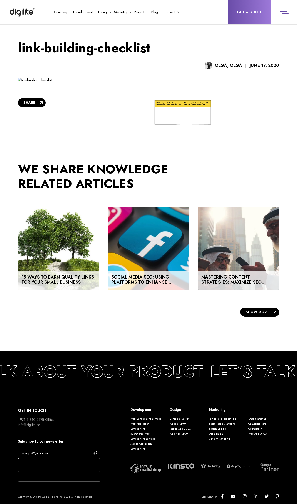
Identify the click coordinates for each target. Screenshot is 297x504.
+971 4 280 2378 (31, 419)
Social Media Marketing (222, 424)
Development (83, 12)
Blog (154, 12)
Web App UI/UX (179, 434)
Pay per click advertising (222, 419)
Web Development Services (145, 419)
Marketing (121, 12)
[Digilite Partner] (145, 467)
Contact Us (171, 12)
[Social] (226, 496)
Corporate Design (179, 419)
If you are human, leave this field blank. (47, 465)
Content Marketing (219, 439)
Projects (140, 12)
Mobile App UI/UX (180, 429)
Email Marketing (257, 419)
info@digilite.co (29, 424)
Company (61, 12)
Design (103, 12)
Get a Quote (249, 12)
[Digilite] (22, 12)
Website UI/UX (178, 424)
